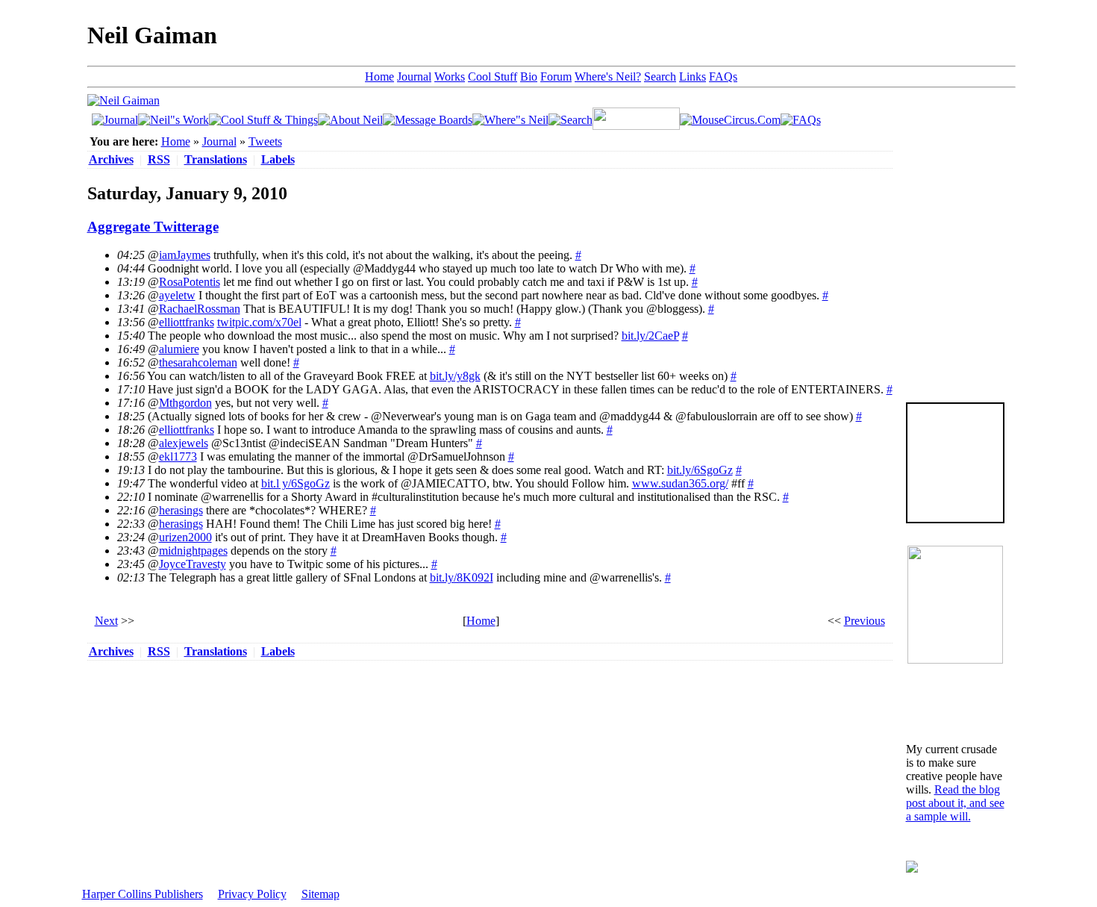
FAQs (723, 76)
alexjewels (183, 443)
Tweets (265, 141)
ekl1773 (178, 456)
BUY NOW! (955, 499)
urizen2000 (185, 537)
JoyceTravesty (192, 564)
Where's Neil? (608, 76)
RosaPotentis (189, 281)
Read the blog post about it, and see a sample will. (955, 803)
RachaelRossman (199, 308)
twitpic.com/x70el (259, 322)
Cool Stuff (492, 76)
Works (449, 76)
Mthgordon (185, 402)
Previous (864, 620)
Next (106, 620)
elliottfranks (186, 322)
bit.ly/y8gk (455, 376)
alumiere (179, 349)
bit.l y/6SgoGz (295, 483)
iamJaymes (184, 255)
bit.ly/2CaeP (650, 335)
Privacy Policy (252, 894)
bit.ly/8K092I (461, 577)
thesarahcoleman (198, 362)
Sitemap (320, 894)
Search (660, 76)
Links (692, 76)
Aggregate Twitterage (153, 226)
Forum (556, 76)
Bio (528, 76)
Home (379, 76)
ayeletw (177, 295)
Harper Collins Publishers (142, 894)
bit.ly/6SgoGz (700, 470)
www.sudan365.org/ (680, 483)
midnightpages (193, 550)
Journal (414, 76)
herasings (181, 510)
